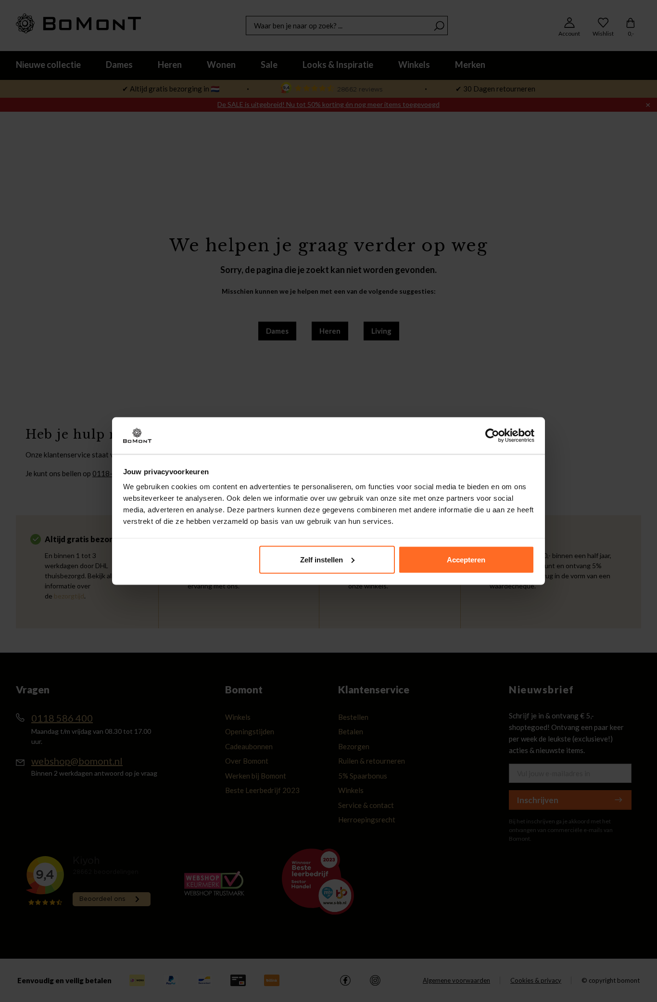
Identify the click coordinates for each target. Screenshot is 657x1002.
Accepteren (466, 559)
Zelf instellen (321, 559)
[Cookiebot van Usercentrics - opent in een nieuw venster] (492, 436)
